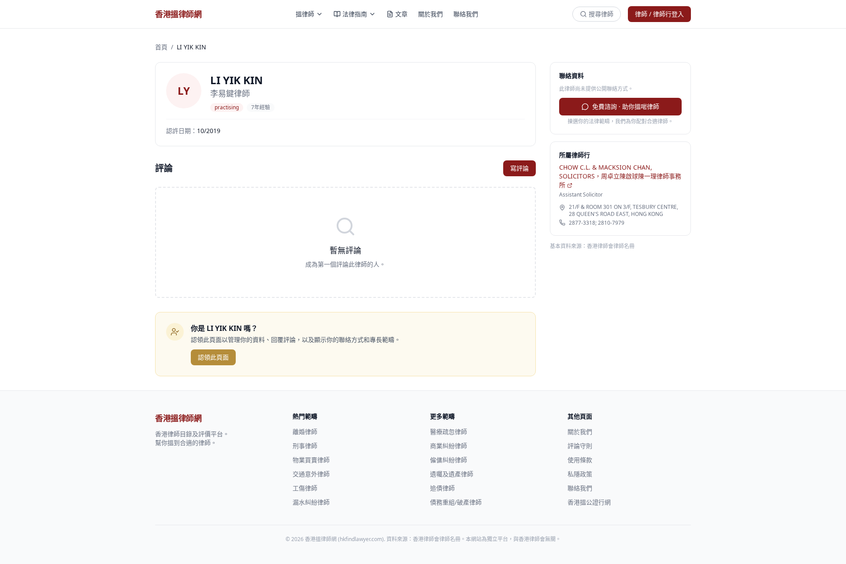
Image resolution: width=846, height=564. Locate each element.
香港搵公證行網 (589, 502)
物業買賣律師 (311, 460)
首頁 (161, 47)
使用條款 (580, 460)
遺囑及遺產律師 (451, 474)
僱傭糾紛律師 (448, 460)
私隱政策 (580, 474)
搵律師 (305, 14)
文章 (401, 14)
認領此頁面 (213, 357)
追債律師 (442, 488)
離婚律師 (305, 431)
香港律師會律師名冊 (610, 246)
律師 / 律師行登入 (659, 14)
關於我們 (430, 14)
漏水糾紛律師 (311, 502)
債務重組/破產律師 (456, 502)
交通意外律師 (311, 474)
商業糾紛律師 (448, 446)
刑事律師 (305, 446)
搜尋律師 (601, 14)
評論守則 (580, 446)
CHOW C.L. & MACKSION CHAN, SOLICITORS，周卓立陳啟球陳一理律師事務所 (620, 176)
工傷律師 (305, 488)
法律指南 (354, 14)
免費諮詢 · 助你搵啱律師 (625, 106)
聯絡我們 (465, 14)
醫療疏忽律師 (448, 431)
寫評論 (519, 168)
